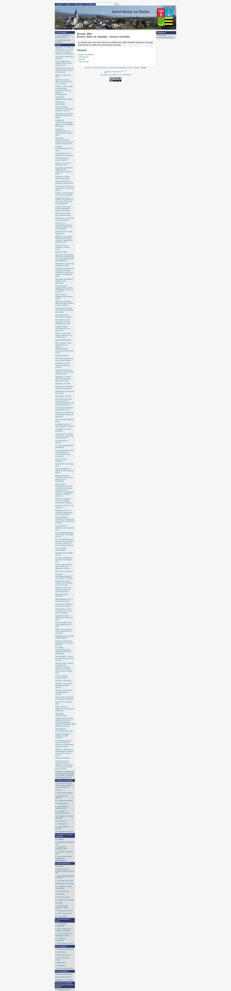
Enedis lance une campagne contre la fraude (62, 247)
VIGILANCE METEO (62, 758)
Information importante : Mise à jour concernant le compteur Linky (64, 372)
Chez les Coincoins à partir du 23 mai (63, 164)
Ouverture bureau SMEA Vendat (64, 554)
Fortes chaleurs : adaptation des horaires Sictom (64, 296)
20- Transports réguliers (64, 911)
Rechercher (84, 57)
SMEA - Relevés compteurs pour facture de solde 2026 (64, 709)
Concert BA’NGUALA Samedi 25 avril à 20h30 (64, 182)
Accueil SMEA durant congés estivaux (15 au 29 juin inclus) (63, 63)
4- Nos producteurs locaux (62, 959)
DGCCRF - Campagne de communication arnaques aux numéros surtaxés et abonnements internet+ (64, 774)
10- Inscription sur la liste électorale (64, 817)
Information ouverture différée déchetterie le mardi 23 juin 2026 (63, 379)
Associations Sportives (63, 977)
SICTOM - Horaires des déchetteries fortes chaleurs (63, 685)
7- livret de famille (61, 803)
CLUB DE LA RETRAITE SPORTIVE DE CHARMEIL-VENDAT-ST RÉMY (64, 171)
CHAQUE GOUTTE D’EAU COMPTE (62, 159)
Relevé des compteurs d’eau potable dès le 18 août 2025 (63, 631)
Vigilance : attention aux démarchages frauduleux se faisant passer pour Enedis (64, 752)
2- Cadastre (59, 839)
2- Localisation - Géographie (61, 925)
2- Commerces (60, 952)
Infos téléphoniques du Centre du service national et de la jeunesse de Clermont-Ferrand (64, 402)
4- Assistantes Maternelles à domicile (64, 877)
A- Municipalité (60, 32)
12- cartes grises (61, 824)
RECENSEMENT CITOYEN (61, 596)
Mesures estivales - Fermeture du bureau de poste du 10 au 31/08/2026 (64, 478)
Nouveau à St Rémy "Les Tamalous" (64, 506)
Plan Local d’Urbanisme (64, 571)
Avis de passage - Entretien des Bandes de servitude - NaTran (64, 109)
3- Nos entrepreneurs (63, 955)
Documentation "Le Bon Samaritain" (64, 233)
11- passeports (60, 821)
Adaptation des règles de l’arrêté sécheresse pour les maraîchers (64, 70)
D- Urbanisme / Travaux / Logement (64, 835)
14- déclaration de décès (64, 831)
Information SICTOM (62, 384)
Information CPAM (61, 356)
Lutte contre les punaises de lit (64, 465)
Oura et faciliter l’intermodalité (60, 549)
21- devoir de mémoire (63, 913)
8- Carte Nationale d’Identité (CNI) (62, 807)
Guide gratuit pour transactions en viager (63, 316)
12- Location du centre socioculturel (63, 887)
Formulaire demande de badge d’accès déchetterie (64, 281)
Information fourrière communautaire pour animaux (62, 365)
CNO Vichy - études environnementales (62, 178)
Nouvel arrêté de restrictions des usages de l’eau (64, 528)
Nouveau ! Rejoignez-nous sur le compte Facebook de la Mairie (63, 501)
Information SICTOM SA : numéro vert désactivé (64, 388)
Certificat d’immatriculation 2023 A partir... (64, 148)
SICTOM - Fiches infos (63, 681)
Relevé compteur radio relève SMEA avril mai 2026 (63, 624)
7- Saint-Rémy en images (64, 943)
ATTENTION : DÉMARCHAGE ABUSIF (64, 98)
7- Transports (60, 965)
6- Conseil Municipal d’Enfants (62, 41)
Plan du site (84, 62)
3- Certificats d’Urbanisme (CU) (64, 843)
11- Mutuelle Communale (64, 884)
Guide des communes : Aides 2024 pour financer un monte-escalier (64, 303)
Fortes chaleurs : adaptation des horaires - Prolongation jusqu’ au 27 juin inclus (64, 289)
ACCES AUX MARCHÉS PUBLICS (64, 58)
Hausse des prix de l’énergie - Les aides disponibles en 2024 (62, 322)
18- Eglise (59, 903)
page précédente (86, 55)
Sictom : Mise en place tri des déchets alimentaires (64, 698)
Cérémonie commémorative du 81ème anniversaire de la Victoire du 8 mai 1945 (64, 141)
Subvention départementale (61, 715)
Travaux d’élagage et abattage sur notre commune (63, 736)
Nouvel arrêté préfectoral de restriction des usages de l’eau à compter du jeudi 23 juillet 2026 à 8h (64, 542)
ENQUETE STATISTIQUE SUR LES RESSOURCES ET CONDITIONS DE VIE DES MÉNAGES (64, 258)
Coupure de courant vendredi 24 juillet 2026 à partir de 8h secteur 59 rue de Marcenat (64, 201)
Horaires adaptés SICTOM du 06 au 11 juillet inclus (62, 328)
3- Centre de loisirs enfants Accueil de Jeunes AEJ (64, 871)
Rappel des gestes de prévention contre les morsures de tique (63, 590)
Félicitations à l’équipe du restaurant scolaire (64, 265)
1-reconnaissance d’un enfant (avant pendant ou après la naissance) (64, 785)
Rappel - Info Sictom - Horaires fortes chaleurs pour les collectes (64, 583)
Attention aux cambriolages (60, 103)
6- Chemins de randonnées (60, 939)
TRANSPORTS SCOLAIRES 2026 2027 (64, 730)
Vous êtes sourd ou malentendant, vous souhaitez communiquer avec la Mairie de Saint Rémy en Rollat (64, 765)
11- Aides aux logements (64, 968)
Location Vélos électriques (60, 460)
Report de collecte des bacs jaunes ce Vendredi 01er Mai (64, 643)
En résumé (90, 4)
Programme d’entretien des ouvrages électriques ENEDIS (64, 985)
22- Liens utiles (60, 916)
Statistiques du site (125, 68)
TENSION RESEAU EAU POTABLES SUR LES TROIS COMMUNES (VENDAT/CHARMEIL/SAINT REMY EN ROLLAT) (65, 722)
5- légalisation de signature (61, 797)
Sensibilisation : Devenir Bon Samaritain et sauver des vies (64, 658)
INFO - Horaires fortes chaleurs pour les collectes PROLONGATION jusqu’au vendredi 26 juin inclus (64, 348)
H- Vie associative (61, 971)
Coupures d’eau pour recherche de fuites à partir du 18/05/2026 (63, 208)
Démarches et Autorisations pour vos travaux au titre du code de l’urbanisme (63, 226)
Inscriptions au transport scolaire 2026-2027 (64, 409)
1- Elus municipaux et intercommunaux (63, 36)
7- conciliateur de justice (64, 881)
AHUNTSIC (127, 75)
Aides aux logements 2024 (63, 76)
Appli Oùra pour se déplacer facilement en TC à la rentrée (63, 82)
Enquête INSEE (61, 252)
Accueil (82, 59)
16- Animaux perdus (62, 897)
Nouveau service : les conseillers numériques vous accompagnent (63, 512)
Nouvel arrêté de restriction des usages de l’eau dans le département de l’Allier (64, 520)
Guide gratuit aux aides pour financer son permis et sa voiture (64, 310)
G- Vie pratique (60, 946)
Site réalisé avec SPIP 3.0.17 (110, 75)
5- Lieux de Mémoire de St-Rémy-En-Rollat (64, 935)
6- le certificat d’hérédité (64, 801)
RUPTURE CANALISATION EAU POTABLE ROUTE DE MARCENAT (63, 651)
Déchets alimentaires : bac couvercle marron (63, 214)
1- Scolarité (59, 866)
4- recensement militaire (64, 793)
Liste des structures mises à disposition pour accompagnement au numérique (64, 453)
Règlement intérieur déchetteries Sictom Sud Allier (64, 618)
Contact (68, 4)
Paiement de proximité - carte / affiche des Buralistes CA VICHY (64, 566)
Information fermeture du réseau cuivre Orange (64, 359)
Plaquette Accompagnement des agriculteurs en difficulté (64, 576)
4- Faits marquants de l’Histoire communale (63, 930)
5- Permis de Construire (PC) (64, 853)
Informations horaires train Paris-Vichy (64, 392)
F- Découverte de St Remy (62, 920)
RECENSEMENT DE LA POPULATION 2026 (64, 600)
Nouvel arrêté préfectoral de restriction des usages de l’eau (64, 535)
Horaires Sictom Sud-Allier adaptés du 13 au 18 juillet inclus (63, 335)
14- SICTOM (59, 894)
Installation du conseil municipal (63, 430)
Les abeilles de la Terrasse (61, 442)
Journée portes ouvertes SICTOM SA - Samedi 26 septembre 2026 (64, 436)
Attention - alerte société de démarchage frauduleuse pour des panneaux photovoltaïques (64, 90)
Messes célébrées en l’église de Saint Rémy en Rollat (64, 471)
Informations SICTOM (63, 396)
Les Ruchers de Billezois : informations (64, 446)
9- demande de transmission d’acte (62, 812)
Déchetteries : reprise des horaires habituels (64, 219)
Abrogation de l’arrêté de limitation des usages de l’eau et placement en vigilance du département (64, 51)
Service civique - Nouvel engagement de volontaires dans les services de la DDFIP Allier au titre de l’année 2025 (64, 668)
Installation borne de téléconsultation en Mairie (64, 425)
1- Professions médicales (64, 949)
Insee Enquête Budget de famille (64, 420)
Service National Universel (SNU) (61, 677)
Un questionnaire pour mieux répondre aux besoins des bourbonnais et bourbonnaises (64, 744)
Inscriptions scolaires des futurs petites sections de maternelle (64, 414)
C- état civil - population (63, 780)
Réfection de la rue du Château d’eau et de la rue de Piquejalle (63, 611)
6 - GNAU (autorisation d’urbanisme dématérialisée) (63, 858)
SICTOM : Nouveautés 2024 (63, 703)
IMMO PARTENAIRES (63, 340)
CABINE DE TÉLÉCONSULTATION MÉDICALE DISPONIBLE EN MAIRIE (64, 123)
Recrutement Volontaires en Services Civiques (64, 605)
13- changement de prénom (62, 828)
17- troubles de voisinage (64, 900)
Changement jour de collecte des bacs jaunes (64, 154)
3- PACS (58, 790)
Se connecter (112, 68)
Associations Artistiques (63, 974)
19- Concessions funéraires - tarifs (61, 907)
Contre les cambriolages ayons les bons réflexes (64, 194)
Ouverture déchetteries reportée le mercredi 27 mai (63, 560)
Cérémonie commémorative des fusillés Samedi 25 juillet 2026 (64, 132)
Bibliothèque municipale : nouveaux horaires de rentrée (64, 116)
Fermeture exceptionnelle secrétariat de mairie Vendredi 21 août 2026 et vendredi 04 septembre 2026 (64, 272)
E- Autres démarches (62, 863)
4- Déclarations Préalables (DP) (61, 848)
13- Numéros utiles (62, 891)
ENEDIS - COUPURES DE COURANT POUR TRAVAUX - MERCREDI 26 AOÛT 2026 (64, 239)
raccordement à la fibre (165, 38)
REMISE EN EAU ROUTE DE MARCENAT (64, 637)
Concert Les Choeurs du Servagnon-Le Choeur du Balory (64, 188)
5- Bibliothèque (60, 963)
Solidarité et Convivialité (64, 980)
